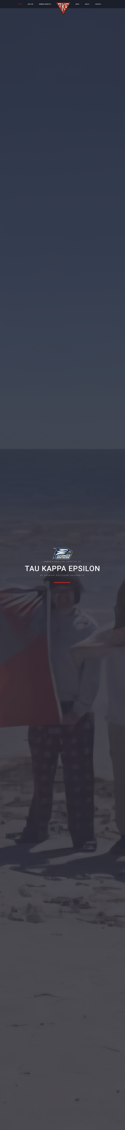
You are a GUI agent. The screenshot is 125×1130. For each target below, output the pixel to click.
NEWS (77, 4)
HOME (20, 4)
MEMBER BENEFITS (45, 4)
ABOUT (87, 4)
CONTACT (98, 4)
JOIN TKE (30, 4)
